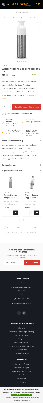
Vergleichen (21, 378)
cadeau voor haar (13, 228)
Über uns (21, 328)
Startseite (7, 18)
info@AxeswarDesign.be (23, 304)
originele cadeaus (28, 232)
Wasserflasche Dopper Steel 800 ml (10, 198)
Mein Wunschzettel (21, 375)
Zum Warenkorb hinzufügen (27, 107)
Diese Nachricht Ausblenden (21, 395)
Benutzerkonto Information (21, 364)
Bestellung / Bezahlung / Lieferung (21, 332)
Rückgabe (21, 339)
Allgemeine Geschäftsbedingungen (21, 346)
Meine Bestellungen (21, 368)
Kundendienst (21, 350)
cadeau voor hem (30, 228)
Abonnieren (33, 263)
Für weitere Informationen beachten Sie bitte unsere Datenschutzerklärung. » (22, 399)
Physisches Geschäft (21, 353)
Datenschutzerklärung (21, 342)
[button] (17, 61)
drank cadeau (12, 232)
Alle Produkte (21, 382)
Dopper (5, 65)
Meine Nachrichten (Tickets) (21, 371)
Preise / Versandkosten (21, 335)
